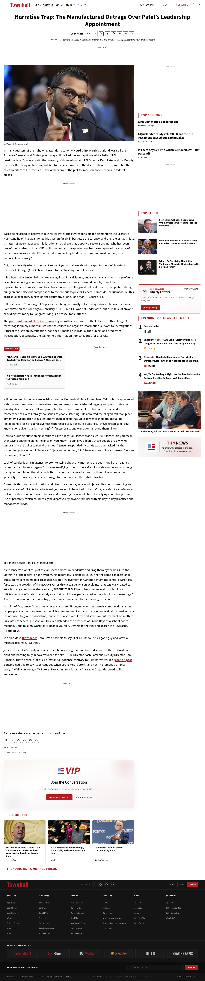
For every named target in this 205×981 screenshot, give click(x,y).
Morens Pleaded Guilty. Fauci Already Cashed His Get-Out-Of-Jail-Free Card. (178, 242)
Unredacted (107, 913)
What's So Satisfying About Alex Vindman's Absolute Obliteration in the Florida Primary (179, 264)
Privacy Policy (27, 977)
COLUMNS (48, 4)
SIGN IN (166, 4)
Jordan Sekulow (101, 860)
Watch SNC (170, 918)
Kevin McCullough (78, 913)
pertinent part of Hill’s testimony (31, 321)
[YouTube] (112, 884)
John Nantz (77, 33)
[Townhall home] (17, 884)
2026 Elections (44, 902)
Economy (43, 918)
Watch (9, 918)
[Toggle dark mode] (200, 5)
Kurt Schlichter (77, 902)
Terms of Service (13, 977)
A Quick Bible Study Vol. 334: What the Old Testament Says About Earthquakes (165, 136)
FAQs (182, 884)
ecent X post (123, 660)
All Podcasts (107, 928)
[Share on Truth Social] (107, 33)
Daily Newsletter (172, 913)
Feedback (39, 977)
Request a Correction (54, 977)
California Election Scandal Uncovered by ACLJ (109, 849)
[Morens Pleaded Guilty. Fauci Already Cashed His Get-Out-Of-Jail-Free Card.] (147, 246)
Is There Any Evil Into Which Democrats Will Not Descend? (169, 152)
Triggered (106, 908)
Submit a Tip (139, 918)
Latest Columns (13, 913)
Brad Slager (75, 918)
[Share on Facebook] (113, 33)
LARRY (104, 902)
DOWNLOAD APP (147, 4)
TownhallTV (12, 928)
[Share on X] (101, 33)
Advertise (138, 908)
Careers (137, 913)
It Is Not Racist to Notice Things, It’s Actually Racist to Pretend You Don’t (68, 850)
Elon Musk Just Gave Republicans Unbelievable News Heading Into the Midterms (178, 223)
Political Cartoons (14, 923)
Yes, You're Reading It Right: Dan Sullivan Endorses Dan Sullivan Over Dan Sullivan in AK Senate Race (23, 852)
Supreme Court (45, 933)
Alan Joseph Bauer (78, 923)
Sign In (171, 884)
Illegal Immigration (46, 928)
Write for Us (139, 923)
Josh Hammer (76, 928)
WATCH (59, 4)
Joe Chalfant (11, 860)
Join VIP (192, 884)
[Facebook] (106, 884)
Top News (11, 902)
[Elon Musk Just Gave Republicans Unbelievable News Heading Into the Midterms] (147, 226)
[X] (94, 884)
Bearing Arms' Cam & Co (112, 918)
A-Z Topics (44, 896)
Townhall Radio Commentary (114, 923)
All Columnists (76, 933)
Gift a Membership (173, 908)
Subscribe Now (84, 797)
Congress (42, 908)
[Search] (194, 5)
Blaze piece (29, 638)
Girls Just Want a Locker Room (158, 122)
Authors (10, 933)
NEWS (38, 4)
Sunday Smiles (151, 326)
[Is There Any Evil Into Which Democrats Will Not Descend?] (169, 409)
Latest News (12, 908)
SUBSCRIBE (182, 4)
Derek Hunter (56, 860)
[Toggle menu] (5, 5)
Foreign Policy (44, 923)
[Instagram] (100, 884)
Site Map (68, 977)
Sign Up (191, 967)
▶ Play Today (151, 307)
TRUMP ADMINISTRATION (15, 752)
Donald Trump (45, 913)
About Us (138, 902)
